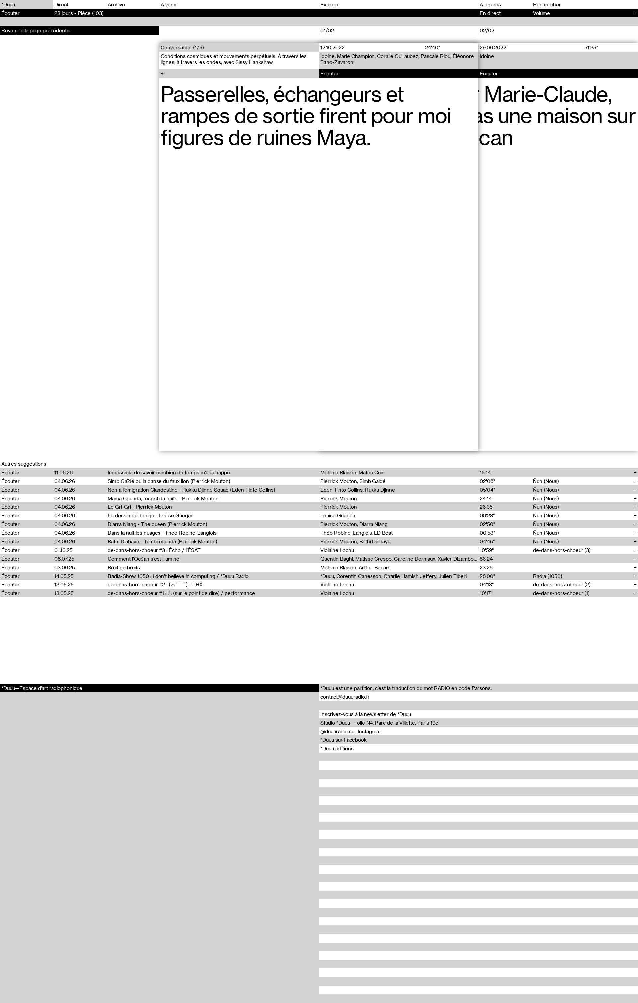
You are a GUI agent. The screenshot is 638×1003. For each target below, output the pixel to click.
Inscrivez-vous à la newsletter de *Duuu (365, 714)
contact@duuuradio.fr (345, 697)
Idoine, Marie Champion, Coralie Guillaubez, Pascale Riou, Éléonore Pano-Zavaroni (397, 59)
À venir (169, 4)
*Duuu (8, 4)
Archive (116, 4)
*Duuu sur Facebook (343, 740)
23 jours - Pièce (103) (79, 13)
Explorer (330, 4)
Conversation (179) (182, 47)
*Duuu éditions (337, 748)
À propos (490, 4)
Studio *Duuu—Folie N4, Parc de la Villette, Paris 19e (379, 723)
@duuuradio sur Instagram (350, 731)
